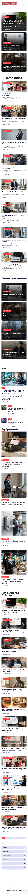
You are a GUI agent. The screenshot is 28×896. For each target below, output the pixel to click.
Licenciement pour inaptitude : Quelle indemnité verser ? (11, 167)
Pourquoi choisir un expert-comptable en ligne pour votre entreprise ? (13, 611)
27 (16, 838)
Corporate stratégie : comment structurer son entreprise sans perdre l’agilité (13, 749)
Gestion (5, 17)
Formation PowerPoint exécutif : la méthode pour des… (13, 46)
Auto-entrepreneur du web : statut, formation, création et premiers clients (12, 690)
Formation (6, 42)
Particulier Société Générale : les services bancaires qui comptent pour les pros (13, 769)
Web (3, 388)
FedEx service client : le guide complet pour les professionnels (12, 808)
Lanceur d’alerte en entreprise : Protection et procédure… (13, 240)
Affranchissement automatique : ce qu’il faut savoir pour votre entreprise (13, 464)
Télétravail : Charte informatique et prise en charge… (12, 216)
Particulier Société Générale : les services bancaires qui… (12, 94)
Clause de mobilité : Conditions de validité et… (13, 191)
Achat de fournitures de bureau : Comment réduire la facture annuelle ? (13, 581)
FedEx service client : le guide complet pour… (13, 118)
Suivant (21, 838)
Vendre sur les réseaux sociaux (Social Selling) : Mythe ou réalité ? (17, 422)
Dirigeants (7, 659)
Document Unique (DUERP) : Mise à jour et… (13, 265)
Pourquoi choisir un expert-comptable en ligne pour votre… (13, 23)
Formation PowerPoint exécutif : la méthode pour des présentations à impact (13, 631)
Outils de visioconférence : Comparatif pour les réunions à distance (17, 409)
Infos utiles (8, 83)
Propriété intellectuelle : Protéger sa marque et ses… (14, 143)
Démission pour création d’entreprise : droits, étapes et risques (12, 650)
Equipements (5, 459)
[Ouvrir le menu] (14, 886)
